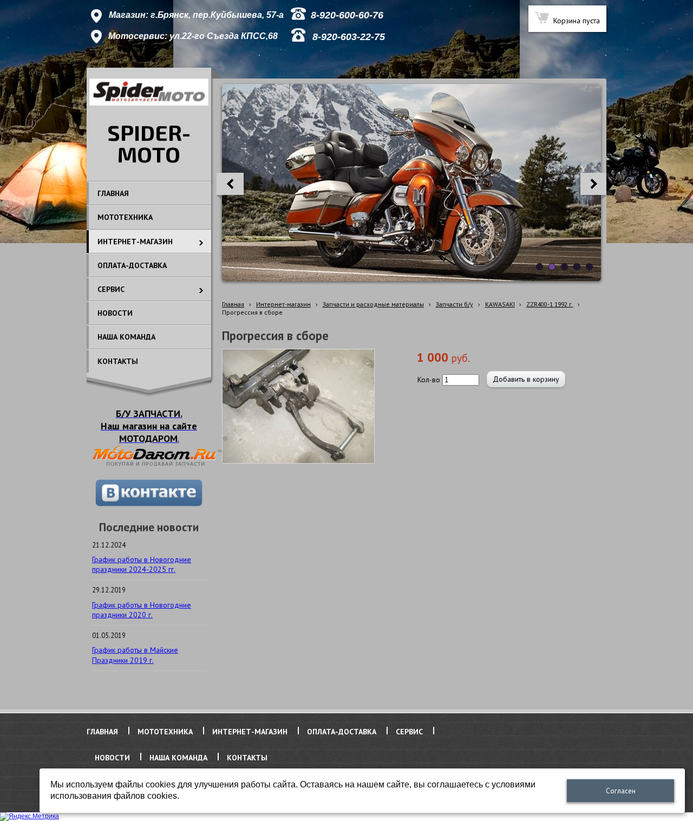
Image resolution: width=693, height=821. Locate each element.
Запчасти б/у (454, 304)
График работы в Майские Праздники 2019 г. (135, 654)
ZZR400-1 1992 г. (549, 304)
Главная (233, 304)
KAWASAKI (500, 304)
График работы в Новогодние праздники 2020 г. (141, 610)
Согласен (621, 791)
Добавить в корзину (526, 379)
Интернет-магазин (283, 304)
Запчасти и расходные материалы (373, 304)
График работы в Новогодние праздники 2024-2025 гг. (141, 564)
